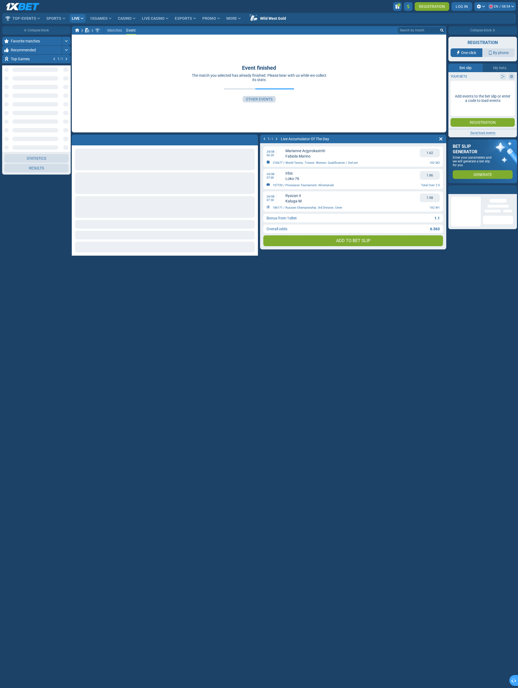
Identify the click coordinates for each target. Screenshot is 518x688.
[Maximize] (66, 41)
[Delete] (441, 139)
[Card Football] (87, 30)
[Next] (66, 59)
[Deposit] (408, 6)
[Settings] (480, 6)
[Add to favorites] (66, 67)
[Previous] (54, 59)
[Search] (442, 30)
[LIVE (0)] (77, 30)
